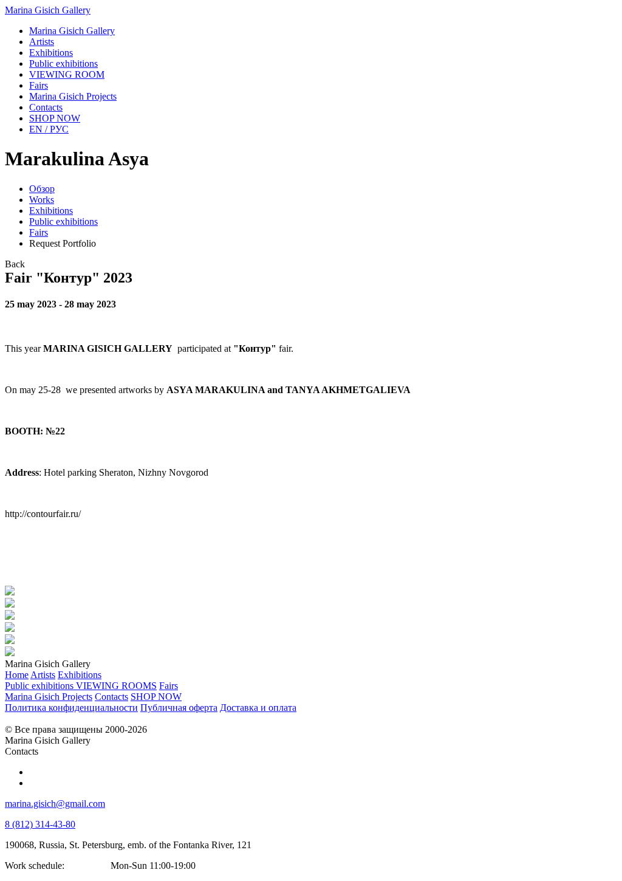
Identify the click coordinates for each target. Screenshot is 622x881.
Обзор (42, 188)
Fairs (38, 232)
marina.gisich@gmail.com (55, 803)
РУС (49, 129)
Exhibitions (51, 210)
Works (41, 199)
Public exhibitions (63, 221)
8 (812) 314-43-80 (40, 824)
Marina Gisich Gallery (48, 10)
